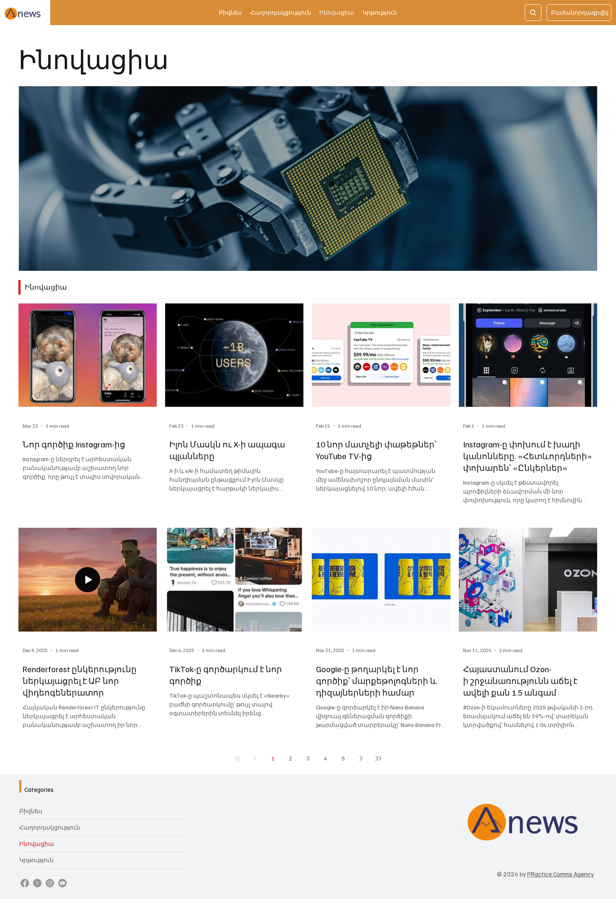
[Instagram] (50, 883)
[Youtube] (62, 883)
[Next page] (360, 758)
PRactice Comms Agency (560, 874)
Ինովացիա (36, 843)
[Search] (533, 12)
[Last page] (378, 758)
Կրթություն (36, 859)
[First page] (237, 758)
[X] (37, 883)
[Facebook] (25, 883)
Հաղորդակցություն (49, 827)
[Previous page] (255, 758)
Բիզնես (30, 810)
